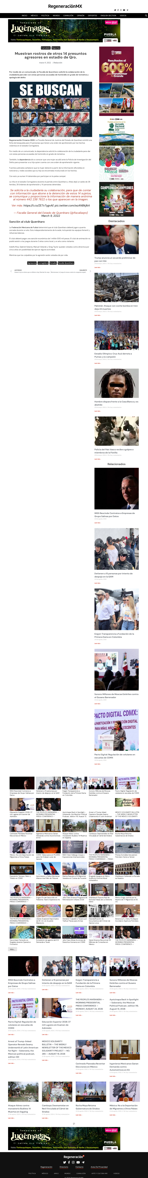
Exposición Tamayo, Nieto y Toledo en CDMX (20, 877)
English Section (108, 15)
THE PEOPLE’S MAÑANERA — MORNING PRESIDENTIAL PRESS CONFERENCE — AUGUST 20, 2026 (21, 899)
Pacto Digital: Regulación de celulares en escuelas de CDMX (127, 792)
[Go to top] (144, 1173)
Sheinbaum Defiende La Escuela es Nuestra (127, 877)
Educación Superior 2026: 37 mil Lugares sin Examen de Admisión (21, 814)
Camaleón (68, 15)
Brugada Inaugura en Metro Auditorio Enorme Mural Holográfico (99, 878)
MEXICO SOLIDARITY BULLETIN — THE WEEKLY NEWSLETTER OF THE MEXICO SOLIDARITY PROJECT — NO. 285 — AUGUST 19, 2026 (127, 814)
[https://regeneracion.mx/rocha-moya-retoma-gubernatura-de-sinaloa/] (127, 827)
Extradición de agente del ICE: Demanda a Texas (47, 941)
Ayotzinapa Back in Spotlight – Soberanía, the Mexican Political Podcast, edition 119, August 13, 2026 (75, 814)
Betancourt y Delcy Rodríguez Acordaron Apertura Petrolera (126, 920)
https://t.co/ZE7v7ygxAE (38, 205)
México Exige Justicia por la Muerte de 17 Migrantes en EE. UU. (126, 899)
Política (45, 15)
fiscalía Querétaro (66, 263)
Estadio (53, 263)
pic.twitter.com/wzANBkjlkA (72, 205)
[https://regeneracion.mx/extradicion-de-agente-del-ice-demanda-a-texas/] (47, 934)
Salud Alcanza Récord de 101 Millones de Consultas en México (100, 942)
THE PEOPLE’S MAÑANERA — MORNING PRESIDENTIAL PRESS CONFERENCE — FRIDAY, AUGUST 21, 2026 (101, 857)
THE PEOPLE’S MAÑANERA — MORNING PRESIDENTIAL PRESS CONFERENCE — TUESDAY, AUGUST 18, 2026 (126, 942)
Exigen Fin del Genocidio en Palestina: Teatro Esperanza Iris (48, 899)
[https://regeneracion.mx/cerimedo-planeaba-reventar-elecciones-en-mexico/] (21, 827)
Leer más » (97, 267)
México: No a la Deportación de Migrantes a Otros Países (22, 856)
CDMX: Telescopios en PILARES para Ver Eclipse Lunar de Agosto (48, 857)
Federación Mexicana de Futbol (25, 227)
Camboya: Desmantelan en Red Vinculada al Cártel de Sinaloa (101, 835)
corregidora (43, 263)
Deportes (92, 15)
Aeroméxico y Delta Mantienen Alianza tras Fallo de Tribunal (48, 877)
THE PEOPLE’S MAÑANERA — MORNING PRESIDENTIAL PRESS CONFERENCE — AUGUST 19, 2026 (21, 921)
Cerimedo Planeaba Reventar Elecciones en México (21, 835)
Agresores (32, 263)
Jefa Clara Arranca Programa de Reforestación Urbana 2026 (75, 899)
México (34, 15)
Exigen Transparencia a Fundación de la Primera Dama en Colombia (74, 793)
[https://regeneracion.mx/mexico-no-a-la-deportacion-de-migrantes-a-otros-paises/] (21, 849)
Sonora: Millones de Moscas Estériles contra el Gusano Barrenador (99, 793)
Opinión (80, 15)
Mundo (56, 15)
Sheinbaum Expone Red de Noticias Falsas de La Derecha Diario (100, 899)
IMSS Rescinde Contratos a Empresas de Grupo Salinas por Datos (22, 793)
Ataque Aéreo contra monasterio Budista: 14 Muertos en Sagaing (75, 836)
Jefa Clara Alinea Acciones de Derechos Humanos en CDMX (74, 941)
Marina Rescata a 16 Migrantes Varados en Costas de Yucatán (74, 877)
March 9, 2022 (50, 216)
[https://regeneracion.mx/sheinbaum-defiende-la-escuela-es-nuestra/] (127, 870)
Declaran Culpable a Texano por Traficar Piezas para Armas (75, 920)
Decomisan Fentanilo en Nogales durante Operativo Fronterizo (20, 942)
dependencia (25, 159)
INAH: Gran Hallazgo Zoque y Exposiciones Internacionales (74, 856)
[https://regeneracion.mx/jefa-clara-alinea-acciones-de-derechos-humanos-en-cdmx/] (74, 934)
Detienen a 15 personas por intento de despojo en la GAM (47, 792)
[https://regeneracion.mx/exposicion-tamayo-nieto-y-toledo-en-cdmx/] (21, 870)
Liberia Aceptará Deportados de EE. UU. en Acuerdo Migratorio (47, 921)
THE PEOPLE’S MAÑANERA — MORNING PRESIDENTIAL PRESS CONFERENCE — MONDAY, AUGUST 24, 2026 (47, 814)
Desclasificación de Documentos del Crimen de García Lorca (99, 921)
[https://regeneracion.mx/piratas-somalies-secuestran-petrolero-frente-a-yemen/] (127, 849)
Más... (12, 949)
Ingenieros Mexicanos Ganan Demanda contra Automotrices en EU (48, 836)
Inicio (24, 15)
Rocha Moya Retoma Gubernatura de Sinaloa (124, 835)
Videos (123, 15)
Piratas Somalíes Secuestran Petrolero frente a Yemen (126, 856)
